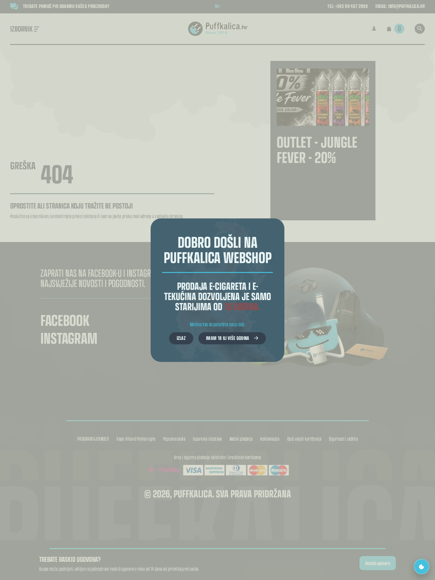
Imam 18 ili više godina (227, 337)
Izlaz (181, 337)
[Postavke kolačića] (421, 566)
